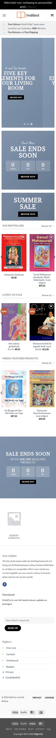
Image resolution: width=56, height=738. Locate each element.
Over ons (11, 648)
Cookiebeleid (13, 677)
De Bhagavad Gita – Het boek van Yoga (14, 412)
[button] (4, 15)
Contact (10, 654)
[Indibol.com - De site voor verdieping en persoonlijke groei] (28, 15)
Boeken (10, 666)
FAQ (48, 729)
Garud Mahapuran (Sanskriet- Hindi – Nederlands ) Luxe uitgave (42, 278)
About (9, 729)
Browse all (46, 295)
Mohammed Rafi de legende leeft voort (42, 345)
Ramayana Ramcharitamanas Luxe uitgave (42, 413)
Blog (30, 729)
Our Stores (20, 729)
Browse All (46, 226)
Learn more (39, 24)
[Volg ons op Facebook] (4, 584)
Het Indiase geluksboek (14, 345)
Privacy (10, 672)
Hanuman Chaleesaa (14, 274)
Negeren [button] (31, 6)
